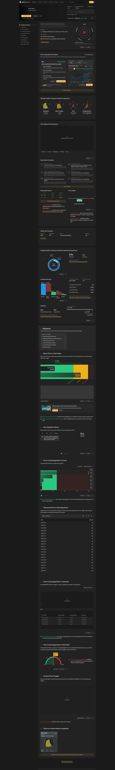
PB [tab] (51, 433)
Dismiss (60, 410)
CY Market (60, 211)
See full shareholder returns (53, 201)
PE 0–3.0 (45, 589)
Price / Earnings (61, 591)
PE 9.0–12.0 (70, 589)
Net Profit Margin (73, 289)
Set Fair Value (89, 84)
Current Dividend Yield (45, 311)
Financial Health (25, 33)
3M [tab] (83, 515)
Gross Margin (72, 287)
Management (24, 37)
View (92, 18)
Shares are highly (48, 36)
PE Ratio (82, 436)
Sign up (91, 2)
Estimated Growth (73, 591)
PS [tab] (46, 433)
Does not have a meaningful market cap (53, 38)
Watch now (55, 410)
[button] (81, 6)
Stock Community (24, 44)
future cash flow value (84, 416)
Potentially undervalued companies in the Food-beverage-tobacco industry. (67, 731)
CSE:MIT (43, 547)
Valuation (23, 27)
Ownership (23, 40)
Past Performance (25, 31)
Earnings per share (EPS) (75, 284)
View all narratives (67, 90)
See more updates (67, 186)
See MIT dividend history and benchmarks (50, 316)
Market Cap (84, 591)
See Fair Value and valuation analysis (78, 261)
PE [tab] (42, 433)
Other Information (24, 42)
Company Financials (27, 18)
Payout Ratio (57, 311)
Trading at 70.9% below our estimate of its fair (54, 31)
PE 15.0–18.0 (87, 589)
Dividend (23, 35)
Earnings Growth (91, 469)
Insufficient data (84, 218)
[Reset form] (77, 85)
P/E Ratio (71, 257)
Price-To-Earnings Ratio (52, 438)
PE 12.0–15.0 (78, 589)
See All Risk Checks (45, 42)
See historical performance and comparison (79, 297)
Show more (43, 238)
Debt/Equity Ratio (73, 292)
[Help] (70, 85)
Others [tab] (56, 433)
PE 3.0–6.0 (53, 589)
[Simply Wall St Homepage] (24, 2)
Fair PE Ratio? (63, 624)
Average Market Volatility (79, 203)
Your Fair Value (71, 60)
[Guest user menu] (95, 2)
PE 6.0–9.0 (62, 589)
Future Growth (24, 29)
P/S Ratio (85, 257)
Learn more (53, 81)
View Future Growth (68, 738)
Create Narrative (90, 54)
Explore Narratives (44, 401)
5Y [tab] (91, 515)
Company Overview (25, 25)
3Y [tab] (88, 515)
